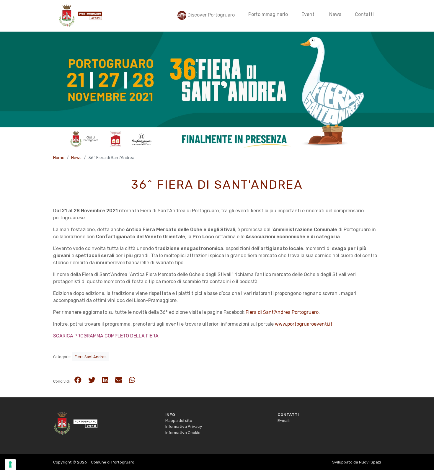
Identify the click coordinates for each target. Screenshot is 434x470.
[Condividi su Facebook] (77, 380)
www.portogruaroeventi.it (303, 324)
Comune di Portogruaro (112, 462)
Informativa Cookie (182, 432)
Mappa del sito (178, 420)
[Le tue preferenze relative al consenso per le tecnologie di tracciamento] (10, 464)
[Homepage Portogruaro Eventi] (75, 423)
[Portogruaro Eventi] (80, 15)
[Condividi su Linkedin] (105, 380)
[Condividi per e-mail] (118, 380)
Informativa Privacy (183, 426)
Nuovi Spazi (370, 462)
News (76, 157)
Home (58, 157)
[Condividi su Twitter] (91, 380)
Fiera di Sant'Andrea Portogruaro (282, 312)
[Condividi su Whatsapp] (132, 380)
